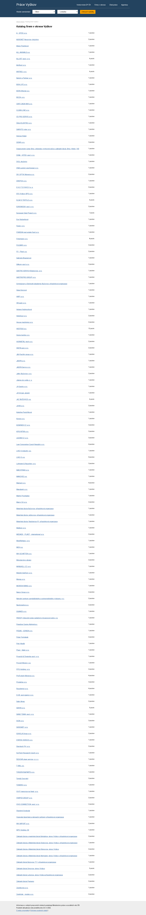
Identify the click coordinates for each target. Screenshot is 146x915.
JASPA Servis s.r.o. (23, 367)
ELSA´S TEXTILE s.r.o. (24, 200)
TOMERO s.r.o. (21, 785)
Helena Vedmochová (24, 309)
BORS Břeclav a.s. (23, 91)
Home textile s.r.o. (23, 335)
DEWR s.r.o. (20, 142)
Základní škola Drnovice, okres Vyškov (30, 869)
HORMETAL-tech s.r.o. (24, 342)
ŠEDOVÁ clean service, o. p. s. (27, 759)
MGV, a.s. (19, 547)
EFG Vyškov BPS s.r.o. (24, 194)
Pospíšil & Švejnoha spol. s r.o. (27, 657)
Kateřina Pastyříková (24, 412)
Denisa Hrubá (21, 136)
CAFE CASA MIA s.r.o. (24, 104)
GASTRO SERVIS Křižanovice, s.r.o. (29, 271)
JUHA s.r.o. (20, 406)
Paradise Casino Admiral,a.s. (27, 624)
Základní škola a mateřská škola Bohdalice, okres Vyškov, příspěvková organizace (46, 836)
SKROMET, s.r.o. (22, 727)
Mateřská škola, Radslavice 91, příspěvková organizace (37, 522)
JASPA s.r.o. (20, 361)
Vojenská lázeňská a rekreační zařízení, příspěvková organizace (40, 817)
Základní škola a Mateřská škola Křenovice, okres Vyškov (37, 849)
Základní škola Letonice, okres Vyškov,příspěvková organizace (39, 875)
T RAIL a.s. (20, 766)
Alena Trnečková (22, 46)
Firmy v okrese (100, 5)
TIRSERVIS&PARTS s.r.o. (25, 772)
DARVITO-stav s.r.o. (23, 129)
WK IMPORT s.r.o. (22, 824)
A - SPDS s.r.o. (21, 33)
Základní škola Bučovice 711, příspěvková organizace (36, 862)
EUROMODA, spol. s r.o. (25, 207)
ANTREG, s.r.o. (21, 72)
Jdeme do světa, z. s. (24, 380)
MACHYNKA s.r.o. (22, 470)
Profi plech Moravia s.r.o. (25, 676)
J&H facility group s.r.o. (24, 354)
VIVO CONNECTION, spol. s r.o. (27, 804)
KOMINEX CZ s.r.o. (23, 425)
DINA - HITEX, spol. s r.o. (25, 155)
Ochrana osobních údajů (38, 910)
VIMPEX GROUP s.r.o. (24, 798)
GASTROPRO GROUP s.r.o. (26, 277)
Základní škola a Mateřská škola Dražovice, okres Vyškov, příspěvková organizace (46, 843)
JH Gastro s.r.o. (22, 387)
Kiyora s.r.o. (20, 419)
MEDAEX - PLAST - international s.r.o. (30, 534)
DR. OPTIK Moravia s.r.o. (25, 175)
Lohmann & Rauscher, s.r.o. (26, 464)
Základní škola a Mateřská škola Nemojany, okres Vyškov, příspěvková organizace (46, 856)
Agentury (124, 5)
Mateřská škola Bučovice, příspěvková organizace (35, 509)
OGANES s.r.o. (21, 611)
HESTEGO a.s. (21, 329)
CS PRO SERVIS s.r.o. (24, 117)
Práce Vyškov (26, 5)
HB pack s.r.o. (21, 303)
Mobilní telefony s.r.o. (24, 573)
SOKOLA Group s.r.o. (23, 734)
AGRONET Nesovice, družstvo (27, 40)
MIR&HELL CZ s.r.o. (23, 567)
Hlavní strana (20, 22)
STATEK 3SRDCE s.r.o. (24, 740)
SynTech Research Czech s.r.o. (27, 753)
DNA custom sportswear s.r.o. (27, 168)
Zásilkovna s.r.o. (22, 888)
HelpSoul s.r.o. (21, 316)
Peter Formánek (22, 637)
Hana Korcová (21, 290)
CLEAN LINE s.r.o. (22, 110)
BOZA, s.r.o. (20, 97)
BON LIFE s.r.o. (21, 85)
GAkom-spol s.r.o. (22, 264)
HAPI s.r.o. (20, 297)
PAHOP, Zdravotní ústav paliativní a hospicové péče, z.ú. (37, 618)
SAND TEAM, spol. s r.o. (25, 714)
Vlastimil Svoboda (23, 811)
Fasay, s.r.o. (20, 226)
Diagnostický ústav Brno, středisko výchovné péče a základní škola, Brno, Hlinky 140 (47, 149)
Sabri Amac (20, 701)
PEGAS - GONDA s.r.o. (24, 631)
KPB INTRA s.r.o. (22, 432)
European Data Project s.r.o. (26, 213)
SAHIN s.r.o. (20, 708)
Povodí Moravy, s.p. (23, 663)
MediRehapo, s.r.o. (23, 541)
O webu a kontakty (22, 910)
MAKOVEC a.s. (21, 476)
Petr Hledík (20, 644)
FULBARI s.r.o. (21, 245)
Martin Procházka (22, 496)
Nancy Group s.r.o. (22, 592)
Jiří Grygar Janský (23, 393)
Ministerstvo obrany (23, 560)
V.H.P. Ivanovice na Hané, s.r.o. (27, 791)
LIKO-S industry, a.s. (23, 451)
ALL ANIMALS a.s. (23, 52)
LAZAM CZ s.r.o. (22, 438)
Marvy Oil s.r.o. (21, 502)
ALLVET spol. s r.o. (23, 59)
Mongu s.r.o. (20, 579)
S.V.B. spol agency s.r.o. (25, 695)
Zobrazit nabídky (87, 12)
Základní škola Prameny (25, 881)
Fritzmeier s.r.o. (22, 239)
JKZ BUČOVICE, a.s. (23, 399)
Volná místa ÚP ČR (84, 5)
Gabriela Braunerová (23, 258)
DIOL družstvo (21, 162)
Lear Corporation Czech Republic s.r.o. (30, 444)
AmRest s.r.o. (21, 65)
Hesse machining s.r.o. (24, 322)
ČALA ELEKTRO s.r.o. (24, 123)
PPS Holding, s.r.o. (23, 669)
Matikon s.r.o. (21, 528)
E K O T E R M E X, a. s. (24, 187)
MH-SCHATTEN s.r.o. (24, 554)
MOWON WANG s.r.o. (24, 586)
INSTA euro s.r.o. (22, 348)
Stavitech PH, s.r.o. (23, 746)
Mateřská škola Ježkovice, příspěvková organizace (35, 515)
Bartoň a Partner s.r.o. (24, 78)
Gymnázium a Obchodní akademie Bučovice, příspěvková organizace (41, 284)
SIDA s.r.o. (20, 721)
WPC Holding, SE (22, 830)
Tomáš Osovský (22, 779)
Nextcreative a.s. (22, 605)
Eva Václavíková (22, 219)
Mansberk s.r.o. (22, 489)
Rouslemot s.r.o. (22, 689)
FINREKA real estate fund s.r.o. (27, 232)
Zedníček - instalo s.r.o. (25, 894)
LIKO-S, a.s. (20, 457)
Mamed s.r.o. (21, 483)
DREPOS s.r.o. (21, 181)
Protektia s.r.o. (21, 682)
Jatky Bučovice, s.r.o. (24, 374)
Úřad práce (113, 5)
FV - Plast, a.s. (21, 252)
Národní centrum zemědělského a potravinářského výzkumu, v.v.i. (40, 599)
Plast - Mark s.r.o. (22, 650)
